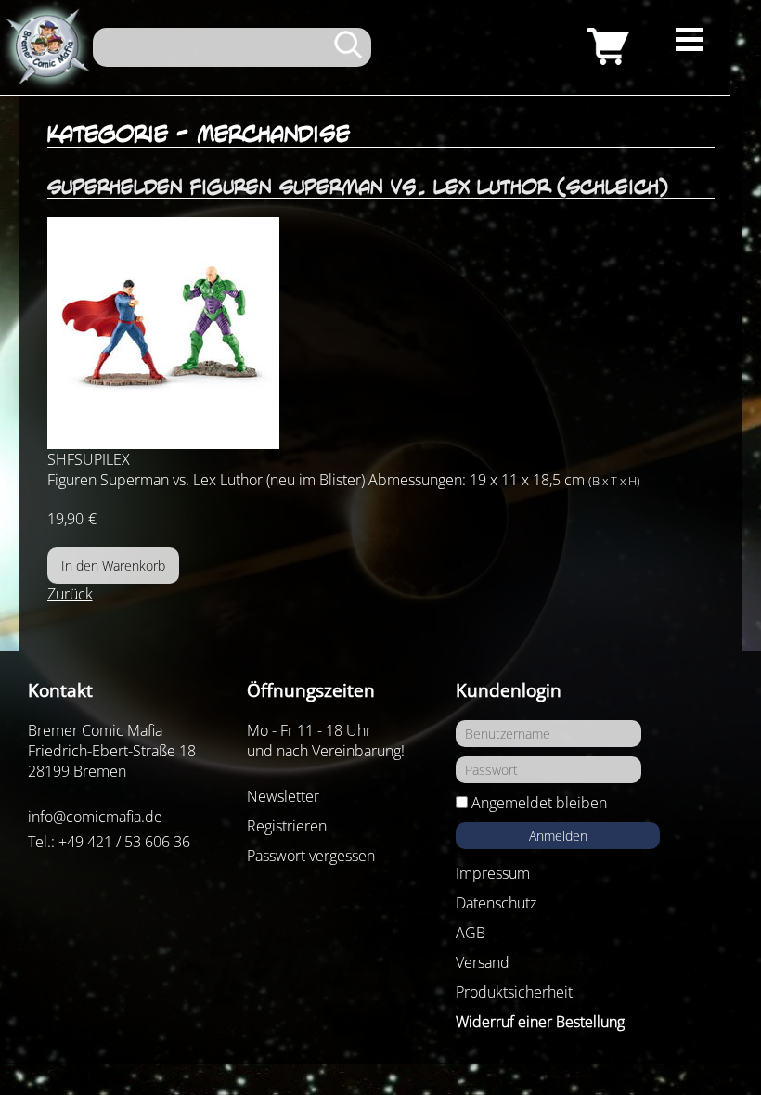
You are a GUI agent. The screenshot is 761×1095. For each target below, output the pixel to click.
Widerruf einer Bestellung (540, 1021)
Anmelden (558, 835)
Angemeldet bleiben (539, 802)
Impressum (493, 873)
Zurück (70, 594)
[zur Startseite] (46, 47)
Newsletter (283, 796)
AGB (470, 932)
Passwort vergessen (311, 855)
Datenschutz (496, 903)
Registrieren (287, 826)
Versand (482, 962)
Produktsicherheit (514, 992)
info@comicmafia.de (95, 816)
